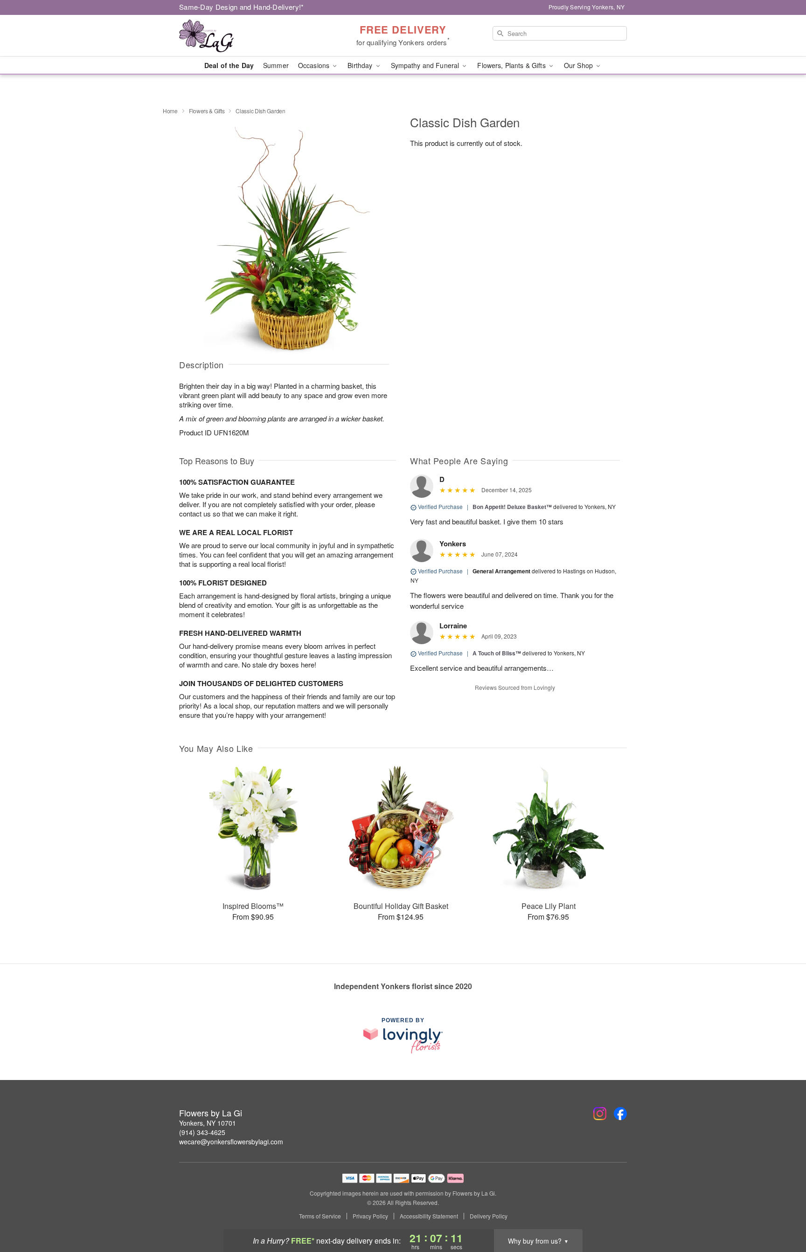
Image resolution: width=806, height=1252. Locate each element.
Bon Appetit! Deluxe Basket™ (512, 506)
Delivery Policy (488, 1216)
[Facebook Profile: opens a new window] (620, 1113)
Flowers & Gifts (207, 111)
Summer (276, 65)
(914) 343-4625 (202, 1132)
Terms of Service (320, 1216)
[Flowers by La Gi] (246, 36)
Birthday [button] (360, 65)
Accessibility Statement (429, 1216)
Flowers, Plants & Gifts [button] (512, 65)
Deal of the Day (229, 65)
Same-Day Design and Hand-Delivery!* (241, 7)
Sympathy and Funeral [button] (426, 65)
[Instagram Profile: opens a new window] (599, 1113)
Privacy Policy (370, 1216)
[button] (781, 1212)
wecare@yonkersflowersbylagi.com (231, 1141)
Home (170, 111)
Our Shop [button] (579, 65)
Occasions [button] (314, 65)
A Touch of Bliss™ (496, 653)
